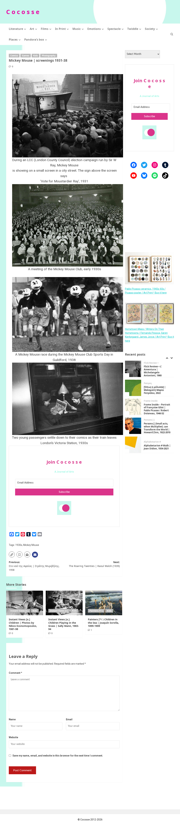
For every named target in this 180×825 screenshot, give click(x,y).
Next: (94, 564)
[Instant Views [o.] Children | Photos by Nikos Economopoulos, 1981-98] (24, 603)
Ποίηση (148, 383)
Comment (15, 672)
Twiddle (132, 29)
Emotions (94, 29)
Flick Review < (151, 363)
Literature (16, 29)
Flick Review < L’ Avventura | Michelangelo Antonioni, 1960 (153, 371)
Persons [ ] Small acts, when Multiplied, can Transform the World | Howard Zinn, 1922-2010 (157, 428)
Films (44, 29)
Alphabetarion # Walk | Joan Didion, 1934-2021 (157, 447)
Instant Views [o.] (19, 610)
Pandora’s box (34, 39)
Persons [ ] (149, 419)
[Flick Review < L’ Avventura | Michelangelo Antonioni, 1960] (133, 369)
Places (13, 39)
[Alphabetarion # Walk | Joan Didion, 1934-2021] (133, 445)
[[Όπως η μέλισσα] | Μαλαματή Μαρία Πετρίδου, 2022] (133, 388)
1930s (18, 545)
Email (69, 719)
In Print (60, 29)
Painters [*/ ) (96, 610)
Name (12, 719)
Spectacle (114, 29)
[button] (172, 34)
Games (25, 55)
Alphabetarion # (152, 441)
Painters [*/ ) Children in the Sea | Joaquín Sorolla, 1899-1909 (103, 622)
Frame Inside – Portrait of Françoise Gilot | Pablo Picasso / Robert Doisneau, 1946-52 (157, 409)
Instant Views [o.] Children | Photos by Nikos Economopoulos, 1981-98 (23, 624)
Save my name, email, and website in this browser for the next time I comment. (57, 755)
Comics (14, 55)
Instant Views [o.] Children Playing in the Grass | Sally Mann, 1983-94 (63, 624)
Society (150, 29)
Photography (49, 55)
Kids (35, 55)
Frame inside (151, 400)
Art (32, 29)
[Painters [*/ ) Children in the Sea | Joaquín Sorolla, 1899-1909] (103, 603)
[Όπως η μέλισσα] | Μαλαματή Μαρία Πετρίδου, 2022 (155, 390)
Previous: (34, 566)
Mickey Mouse (31, 545)
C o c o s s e (22, 12)
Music (76, 29)
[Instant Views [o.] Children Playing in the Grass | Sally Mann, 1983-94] (64, 603)
